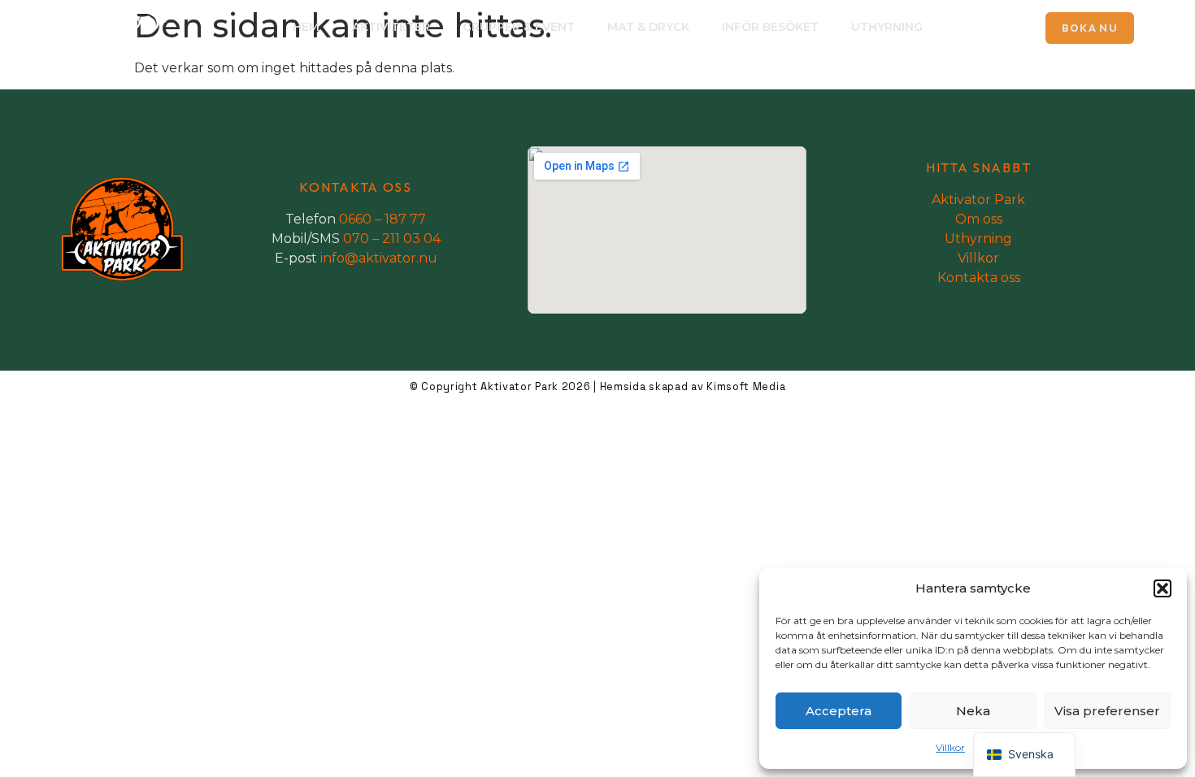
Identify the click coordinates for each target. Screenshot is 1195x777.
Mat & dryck (648, 27)
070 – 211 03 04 (392, 238)
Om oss (978, 219)
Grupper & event (519, 27)
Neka (973, 710)
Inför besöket (770, 27)
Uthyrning (887, 27)
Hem (306, 27)
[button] (1162, 588)
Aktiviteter (391, 27)
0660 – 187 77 (382, 219)
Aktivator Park (978, 199)
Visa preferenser (1107, 710)
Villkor (950, 747)
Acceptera (838, 710)
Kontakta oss (978, 277)
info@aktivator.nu (378, 258)
